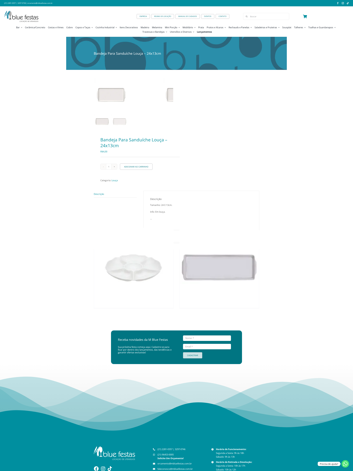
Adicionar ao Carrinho (136, 166)
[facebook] (338, 3)
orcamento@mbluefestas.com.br (40, 3)
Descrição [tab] (99, 194)
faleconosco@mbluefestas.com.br (175, 468)
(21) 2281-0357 (10, 3)
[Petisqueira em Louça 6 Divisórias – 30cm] (134, 267)
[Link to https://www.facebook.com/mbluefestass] (96, 468)
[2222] (128, 95)
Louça (115, 180)
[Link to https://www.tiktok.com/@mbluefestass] (110, 468)
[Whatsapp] (345, 464)
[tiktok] (348, 3)
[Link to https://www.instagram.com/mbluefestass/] (103, 468)
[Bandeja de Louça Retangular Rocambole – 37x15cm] (219, 267)
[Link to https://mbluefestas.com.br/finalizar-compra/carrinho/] (305, 16)
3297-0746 (22, 3)
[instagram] (343, 3)
